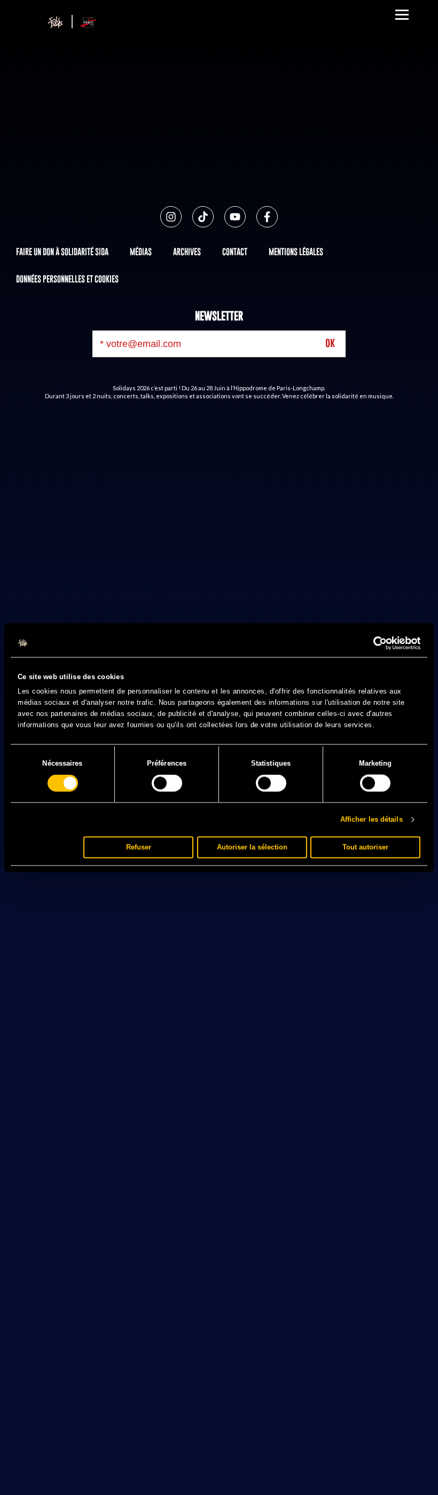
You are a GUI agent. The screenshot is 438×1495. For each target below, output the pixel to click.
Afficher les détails (371, 819)
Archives (187, 251)
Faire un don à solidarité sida (62, 251)
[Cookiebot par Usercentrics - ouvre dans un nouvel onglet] (373, 643)
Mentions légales (296, 251)
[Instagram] (171, 216)
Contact (234, 251)
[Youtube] (235, 216)
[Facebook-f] (267, 216)
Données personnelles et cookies (67, 279)
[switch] (167, 783)
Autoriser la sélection (252, 847)
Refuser (138, 847)
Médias (141, 251)
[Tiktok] (203, 216)
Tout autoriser (365, 847)
